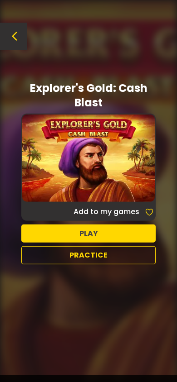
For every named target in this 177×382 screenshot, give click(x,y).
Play (88, 233)
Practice (88, 255)
